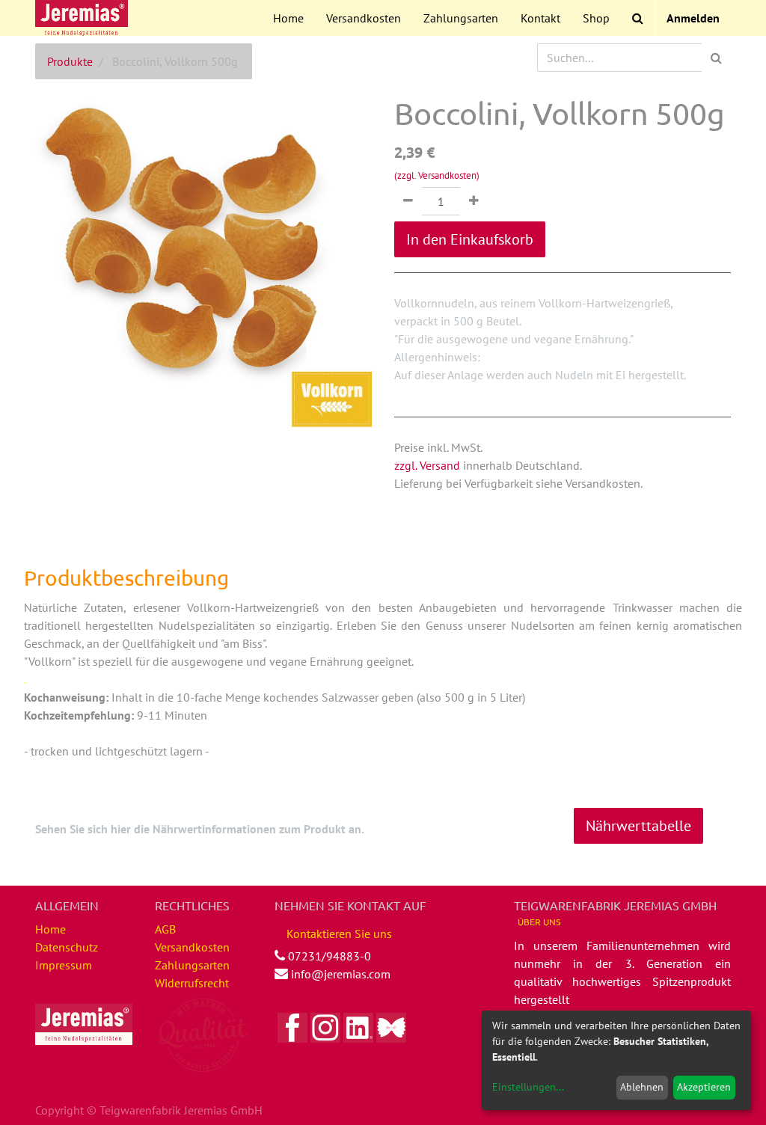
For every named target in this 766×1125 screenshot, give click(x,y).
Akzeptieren (704, 1087)
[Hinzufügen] (474, 201)
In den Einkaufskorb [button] (469, 239)
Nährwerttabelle (638, 826)
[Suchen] (716, 57)
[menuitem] (288, 18)
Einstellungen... (528, 1087)
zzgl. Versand (427, 465)
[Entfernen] (408, 201)
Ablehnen (642, 1087)
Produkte (70, 61)
